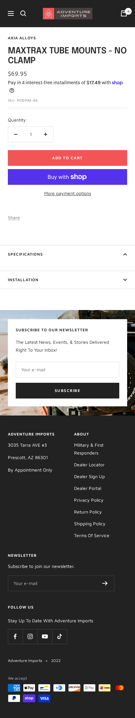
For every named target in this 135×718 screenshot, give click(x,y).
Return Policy (88, 511)
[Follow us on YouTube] (44, 636)
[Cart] (124, 13)
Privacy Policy (89, 500)
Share (14, 217)
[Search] (23, 13)
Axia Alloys (22, 37)
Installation (23, 279)
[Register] (105, 583)
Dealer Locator (89, 464)
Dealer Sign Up (89, 476)
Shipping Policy (90, 523)
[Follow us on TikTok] (59, 636)
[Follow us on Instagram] (30, 636)
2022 (56, 660)
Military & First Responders (89, 449)
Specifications (25, 254)
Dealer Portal (87, 488)
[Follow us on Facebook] (15, 636)
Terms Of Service (91, 535)
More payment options (67, 193)
